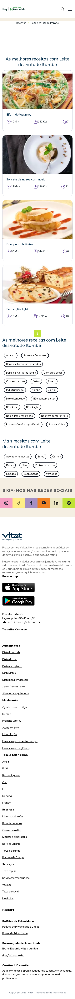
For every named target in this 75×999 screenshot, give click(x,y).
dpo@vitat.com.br (13, 955)
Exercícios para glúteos (15, 748)
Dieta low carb (11, 652)
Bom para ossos (53, 372)
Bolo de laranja (11, 843)
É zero (51, 381)
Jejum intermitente (13, 686)
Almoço (10, 355)
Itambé (36, 389)
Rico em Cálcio (57, 424)
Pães (24, 465)
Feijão (5, 768)
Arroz (5, 761)
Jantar (52, 389)
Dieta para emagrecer (15, 679)
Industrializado (15, 389)
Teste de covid (10, 891)
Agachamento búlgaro (15, 707)
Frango (6, 802)
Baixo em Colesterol (35, 355)
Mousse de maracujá (14, 837)
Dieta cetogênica (12, 666)
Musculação (9, 734)
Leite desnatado (15, 398)
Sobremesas (31, 473)
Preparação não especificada (23, 424)
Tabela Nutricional (15, 755)
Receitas (21, 23)
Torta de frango (11, 850)
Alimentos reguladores (15, 693)
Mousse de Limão (12, 816)
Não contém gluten (44, 398)
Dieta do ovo (9, 659)
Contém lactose (15, 381)
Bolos (41, 456)
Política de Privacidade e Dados (20, 926)
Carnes (56, 456)
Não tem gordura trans (54, 415)
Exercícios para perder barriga (20, 741)
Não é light (32, 407)
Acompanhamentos (17, 456)
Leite (5, 789)
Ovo (4, 782)
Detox (36, 381)
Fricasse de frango (13, 857)
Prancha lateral (11, 720)
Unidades (7, 898)
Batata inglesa (11, 775)
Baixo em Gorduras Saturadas (23, 364)
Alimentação (11, 645)
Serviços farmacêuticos (15, 878)
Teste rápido (9, 871)
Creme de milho (11, 830)
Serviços (8, 864)
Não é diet (12, 407)
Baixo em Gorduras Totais (21, 372)
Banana (7, 796)
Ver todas (51, 473)
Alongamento (10, 727)
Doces (9, 465)
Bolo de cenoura (12, 823)
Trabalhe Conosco (14, 629)
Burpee (6, 714)
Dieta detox (9, 673)
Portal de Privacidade (15, 933)
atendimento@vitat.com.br (24, 622)
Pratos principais (45, 465)
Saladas (11, 473)
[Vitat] (12, 7)
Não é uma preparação (19, 415)
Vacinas (6, 885)
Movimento (10, 700)
